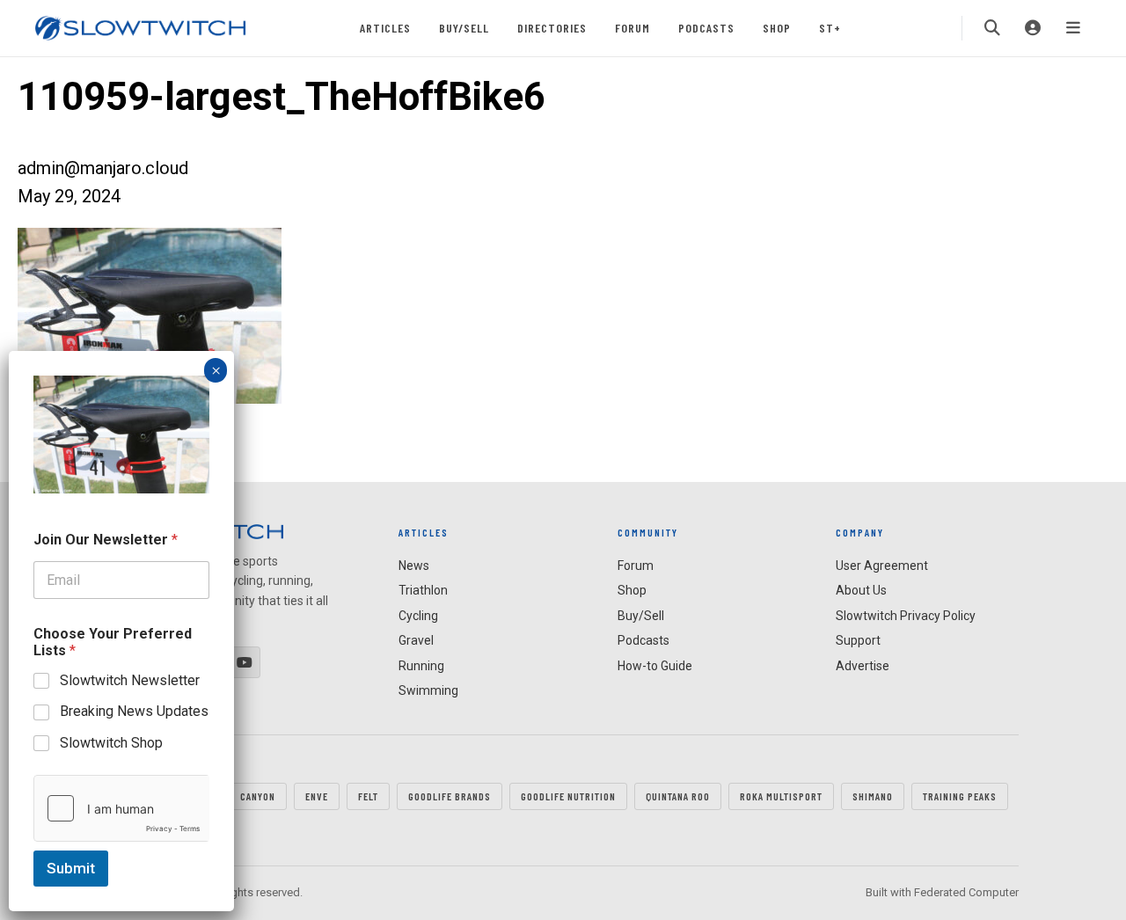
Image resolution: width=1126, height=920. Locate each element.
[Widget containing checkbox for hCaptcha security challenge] (121, 808)
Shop (777, 27)
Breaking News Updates (134, 711)
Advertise (862, 666)
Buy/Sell (464, 27)
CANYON (257, 796)
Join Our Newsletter (105, 539)
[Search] (992, 28)
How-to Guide (655, 666)
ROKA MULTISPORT (781, 796)
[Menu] (1073, 28)
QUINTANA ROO (678, 796)
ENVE (316, 796)
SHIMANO (872, 796)
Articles (385, 27)
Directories (552, 27)
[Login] (1032, 28)
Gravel (416, 640)
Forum (632, 27)
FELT (368, 796)
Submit (71, 868)
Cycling (418, 616)
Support (858, 640)
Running (421, 666)
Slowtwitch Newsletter (130, 680)
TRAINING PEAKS (960, 796)
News (413, 566)
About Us (861, 590)
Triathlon (423, 590)
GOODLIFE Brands (449, 796)
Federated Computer (966, 892)
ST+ (830, 27)
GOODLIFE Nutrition (568, 796)
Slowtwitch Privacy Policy (906, 616)
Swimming (428, 690)
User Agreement (882, 566)
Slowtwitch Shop (111, 742)
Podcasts (706, 27)
